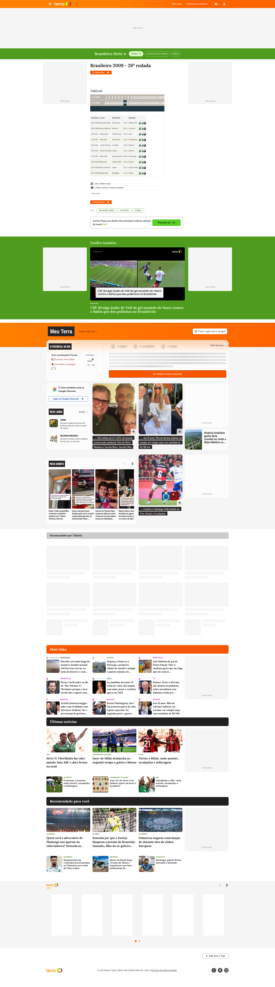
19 (162, 97)
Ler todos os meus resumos (167, 374)
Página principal (63, 4)
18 (159, 97)
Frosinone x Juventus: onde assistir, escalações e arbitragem (77, 783)
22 (112, 102)
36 (156, 102)
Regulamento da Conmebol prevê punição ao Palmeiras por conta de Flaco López (77, 864)
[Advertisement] (207, 784)
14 (147, 97)
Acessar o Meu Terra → (88, 331)
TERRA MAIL (176, 4)
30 (137, 102)
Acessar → (83, 411)
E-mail (216, 4)
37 (159, 102)
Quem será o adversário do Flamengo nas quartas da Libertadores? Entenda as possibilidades (64, 842)
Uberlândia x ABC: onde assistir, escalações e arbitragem (168, 783)
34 (150, 102)
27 (128, 102)
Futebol (138, 210)
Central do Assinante (196, 4)
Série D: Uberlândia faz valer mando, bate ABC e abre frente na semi (67, 762)
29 (134, 102)
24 (118, 102)
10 (134, 97)
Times (134, 53)
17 (156, 97)
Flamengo (50, 834)
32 (144, 102)
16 (153, 97)
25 (121, 102)
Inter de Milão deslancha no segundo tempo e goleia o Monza (114, 760)
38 (162, 102)
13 (144, 97)
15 (150, 97)
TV (154, 679)
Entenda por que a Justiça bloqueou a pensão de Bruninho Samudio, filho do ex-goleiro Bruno (114, 842)
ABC (48, 755)
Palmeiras (143, 834)
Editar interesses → (218, 345)
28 (131, 102)
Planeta (110, 658)
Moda (109, 679)
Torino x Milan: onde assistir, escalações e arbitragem (158, 760)
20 (106, 102)
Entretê (156, 699)
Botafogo (160, 857)
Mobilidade (65, 658)
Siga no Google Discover (66, 398)
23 (115, 102)
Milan (141, 755)
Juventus (68, 777)
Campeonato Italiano (102, 755)
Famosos (64, 699)
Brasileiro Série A (107, 210)
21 (109, 102)
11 (137, 97)
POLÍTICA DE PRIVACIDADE (164, 970)
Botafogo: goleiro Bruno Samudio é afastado (168, 861)
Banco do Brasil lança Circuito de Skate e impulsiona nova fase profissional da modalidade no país (121, 864)
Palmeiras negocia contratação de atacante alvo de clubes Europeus (159, 842)
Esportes (125, 210)
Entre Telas (158, 658)
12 (140, 97)
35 (153, 102)
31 (140, 102)
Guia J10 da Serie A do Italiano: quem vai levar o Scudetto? (123, 783)
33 (147, 102)
